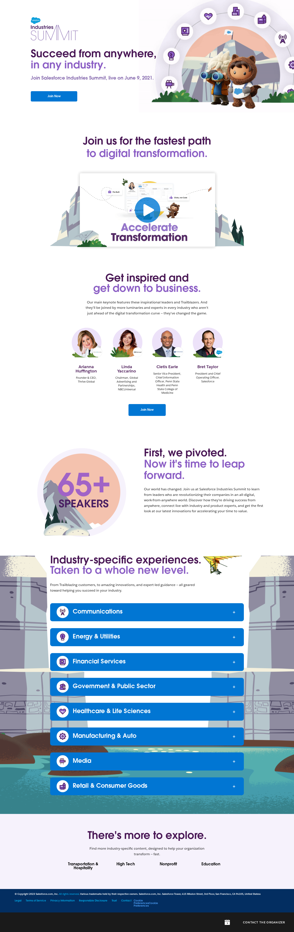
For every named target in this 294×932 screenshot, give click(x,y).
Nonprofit (168, 864)
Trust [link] (114, 901)
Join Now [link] (147, 410)
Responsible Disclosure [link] (93, 901)
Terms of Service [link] (36, 901)
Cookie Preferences (141, 902)
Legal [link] (18, 901)
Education (210, 864)
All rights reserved (69, 893)
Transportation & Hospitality (83, 866)
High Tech (125, 864)
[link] (54, 96)
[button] (147, 194)
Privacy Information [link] (62, 901)
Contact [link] (126, 901)
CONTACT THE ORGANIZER (264, 922)
